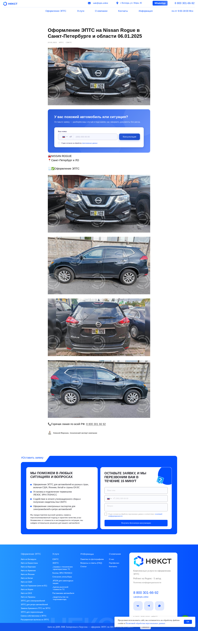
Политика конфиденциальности (147, 582)
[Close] (193, 627)
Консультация (129, 137)
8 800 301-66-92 (145, 593)
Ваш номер (62, 131)
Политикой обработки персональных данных (145, 623)
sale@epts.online (140, 597)
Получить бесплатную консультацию (136, 523)
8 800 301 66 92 (96, 424)
